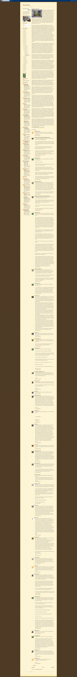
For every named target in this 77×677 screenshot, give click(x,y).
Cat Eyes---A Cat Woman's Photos (26, 84)
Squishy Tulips (25, 109)
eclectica (25, 103)
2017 (24, 38)
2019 (24, 36)
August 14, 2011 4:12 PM (37, 594)
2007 (24, 67)
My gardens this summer (27, 142)
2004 (24, 70)
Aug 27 (26, 50)
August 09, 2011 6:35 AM (37, 336)
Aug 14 (26, 52)
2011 (24, 44)
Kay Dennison (37, 338)
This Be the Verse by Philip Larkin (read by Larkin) (27, 187)
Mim (36, 565)
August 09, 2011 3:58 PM (37, 393)
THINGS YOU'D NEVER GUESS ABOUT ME (42, 137)
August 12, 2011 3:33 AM (37, 555)
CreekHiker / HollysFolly (39, 371)
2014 (24, 41)
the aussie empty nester (27, 98)
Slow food (25, 204)
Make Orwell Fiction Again (27, 194)
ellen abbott (37, 462)
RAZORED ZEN (26, 155)
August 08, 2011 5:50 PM (37, 135)
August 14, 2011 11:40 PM (38, 633)
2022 (24, 33)
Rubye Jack (36, 131)
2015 (24, 40)
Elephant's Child (26, 143)
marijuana (37, 127)
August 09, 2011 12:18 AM (38, 293)
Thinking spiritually (26, 121)
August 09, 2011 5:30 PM (37, 408)
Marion (36, 332)
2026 (24, 29)
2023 (24, 32)
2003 (24, 71)
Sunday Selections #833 (26, 144)
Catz (35, 444)
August (25, 49)
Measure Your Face (26, 92)
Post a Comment (34, 665)
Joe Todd (36, 557)
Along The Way (26, 127)
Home (43, 667)
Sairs (36, 517)
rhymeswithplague (26, 114)
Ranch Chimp (37, 395)
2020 (24, 35)
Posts (24, 24)
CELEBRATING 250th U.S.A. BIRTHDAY (26, 128)
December (25, 45)
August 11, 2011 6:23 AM (37, 503)
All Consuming (37, 450)
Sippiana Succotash (26, 209)
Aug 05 (26, 55)
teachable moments (41, 127)
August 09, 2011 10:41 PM (38, 448)
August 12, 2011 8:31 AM (37, 563)
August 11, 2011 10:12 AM (38, 515)
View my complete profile (26, 80)
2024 (24, 31)
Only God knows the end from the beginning (26, 116)
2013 (24, 42)
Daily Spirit (25, 176)
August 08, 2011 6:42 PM (37, 179)
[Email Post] (38, 126)
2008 (24, 66)
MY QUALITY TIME (26, 161)
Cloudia (36, 410)
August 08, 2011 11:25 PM (38, 281)
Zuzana (36, 536)
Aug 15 (26, 51)
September (25, 48)
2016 (24, 39)
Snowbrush (26, 5)
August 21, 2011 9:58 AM (37, 663)
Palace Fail (25, 104)
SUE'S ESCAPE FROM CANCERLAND (27, 141)
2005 (24, 69)
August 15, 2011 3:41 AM (37, 656)
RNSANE (36, 573)
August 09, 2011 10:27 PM (38, 442)
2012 (24, 43)
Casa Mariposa (26, 178)
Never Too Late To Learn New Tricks (27, 198)
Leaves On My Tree (26, 91)
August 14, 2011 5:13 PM (37, 628)
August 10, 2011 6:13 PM (37, 481)
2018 (24, 37)
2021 (24, 34)
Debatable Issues (26, 150)
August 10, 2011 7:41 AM (37, 472)
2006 (24, 68)
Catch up (25, 98)
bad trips (35, 127)
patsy (36, 391)
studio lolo (36, 483)
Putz (35, 505)
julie (35, 423)
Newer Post (33, 667)
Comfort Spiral (37, 419)
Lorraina (36, 295)
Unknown (36, 658)
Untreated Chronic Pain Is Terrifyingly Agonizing (27, 170)
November (25, 46)
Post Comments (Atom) (39, 669)
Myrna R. (36, 380)
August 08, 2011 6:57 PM (37, 210)
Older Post (52, 667)
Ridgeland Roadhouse (26, 210)
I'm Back (25, 161)
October (25, 47)
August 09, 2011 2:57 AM (37, 330)
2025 (24, 30)
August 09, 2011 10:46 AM (38, 369)
